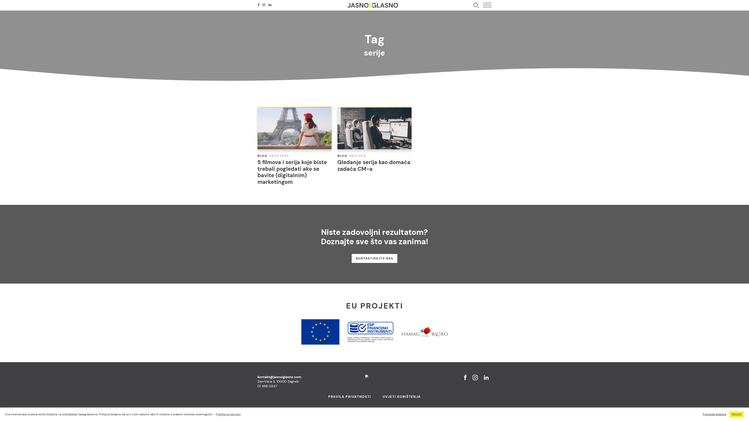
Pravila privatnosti (349, 396)
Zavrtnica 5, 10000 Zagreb (278, 381)
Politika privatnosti (228, 414)
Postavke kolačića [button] (714, 414)
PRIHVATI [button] (736, 414)
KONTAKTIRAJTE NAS (374, 258)
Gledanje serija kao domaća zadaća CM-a (373, 165)
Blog (262, 156)
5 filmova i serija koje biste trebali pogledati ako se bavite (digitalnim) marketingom (292, 172)
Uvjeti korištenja (402, 396)
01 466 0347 (267, 386)
